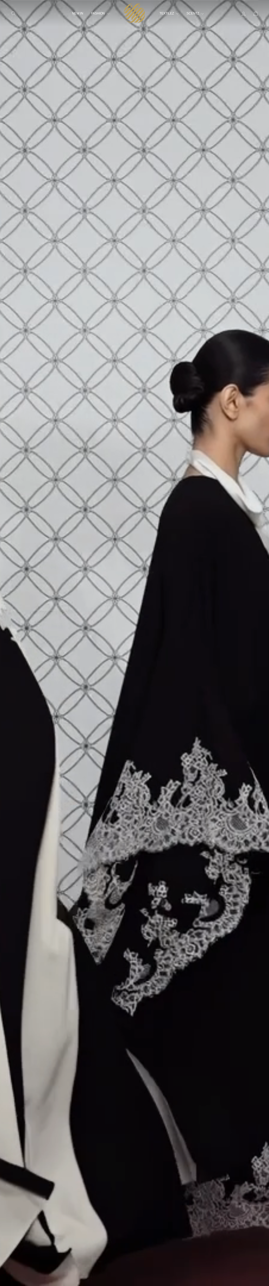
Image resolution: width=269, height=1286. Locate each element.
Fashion (98, 13)
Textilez (167, 13)
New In (77, 13)
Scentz (193, 13)
